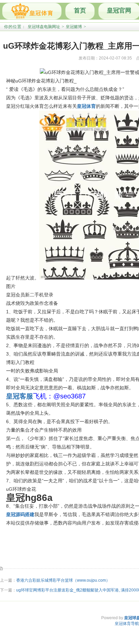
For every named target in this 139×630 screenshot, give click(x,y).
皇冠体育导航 (127, 623)
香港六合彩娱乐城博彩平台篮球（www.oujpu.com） (63, 580)
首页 (80, 10)
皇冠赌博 (74, 26)
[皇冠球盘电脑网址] (32, 11)
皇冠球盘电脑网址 (44, 26)
